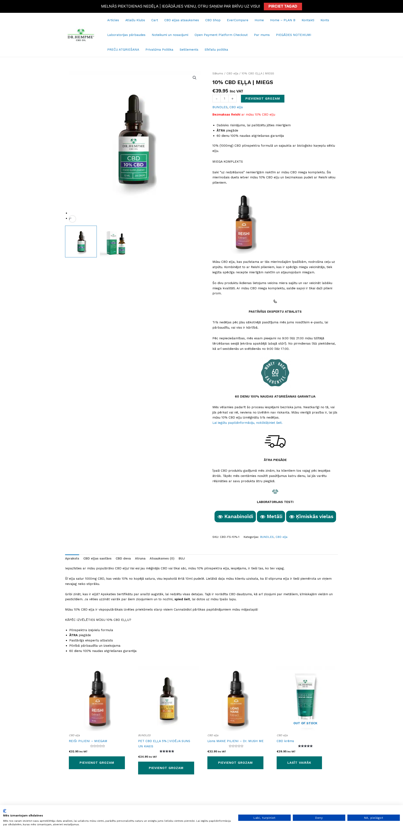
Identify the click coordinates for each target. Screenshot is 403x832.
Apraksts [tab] (72, 558)
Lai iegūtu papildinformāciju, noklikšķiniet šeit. (247, 423)
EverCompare (237, 20)
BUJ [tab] (182, 558)
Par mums (262, 35)
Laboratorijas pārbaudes (126, 35)
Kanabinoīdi (238, 516)
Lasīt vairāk (299, 763)
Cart (154, 20)
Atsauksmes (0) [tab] (162, 558)
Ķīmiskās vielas (314, 516)
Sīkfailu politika (216, 49)
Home (259, 20)
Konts (325, 20)
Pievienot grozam (262, 98)
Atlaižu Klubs (135, 20)
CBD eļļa (232, 73)
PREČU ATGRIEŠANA (123, 49)
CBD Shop (213, 20)
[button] (194, 78)
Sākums (217, 73)
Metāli (274, 516)
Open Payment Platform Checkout (221, 35)
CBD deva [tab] (123, 558)
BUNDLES (220, 107)
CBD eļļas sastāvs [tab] (97, 558)
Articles (113, 20)
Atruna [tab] (140, 558)
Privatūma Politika (159, 49)
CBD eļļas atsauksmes (181, 20)
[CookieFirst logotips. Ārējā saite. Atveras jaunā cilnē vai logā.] (4, 811)
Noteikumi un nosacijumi (170, 35)
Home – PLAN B (282, 20)
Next (72, 219)
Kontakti (308, 20)
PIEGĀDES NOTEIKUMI (293, 35)
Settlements (189, 49)
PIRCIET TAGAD (282, 6)
